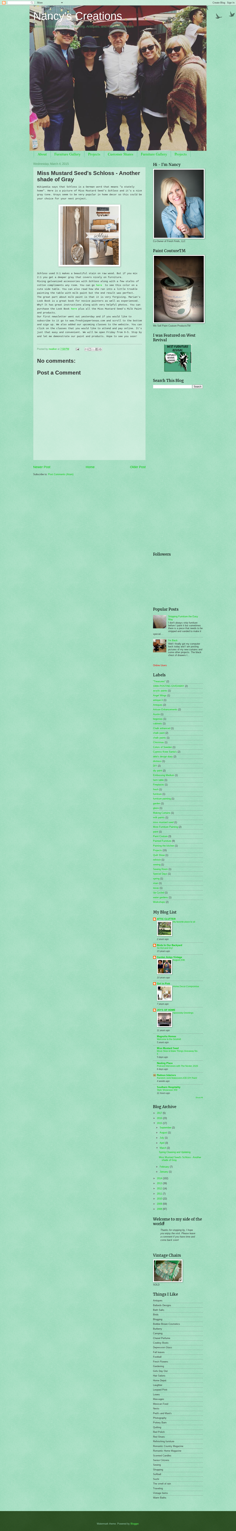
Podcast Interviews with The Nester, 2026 (177, 1066)
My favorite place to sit (184, 922)
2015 (160, 1123)
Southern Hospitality (168, 1087)
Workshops (159, 902)
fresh (155, 789)
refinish (157, 859)
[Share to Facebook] (97, 349)
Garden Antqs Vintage (169, 957)
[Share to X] (93, 349)
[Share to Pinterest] (100, 349)
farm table (158, 780)
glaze (156, 808)
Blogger (134, 1523)
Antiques (157, 704)
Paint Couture (160, 836)
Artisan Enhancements (165, 709)
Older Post (138, 467)
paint (155, 831)
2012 (160, 1188)
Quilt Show (159, 855)
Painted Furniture (162, 841)
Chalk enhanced (161, 728)
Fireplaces (158, 784)
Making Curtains (161, 812)
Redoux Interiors (166, 1075)
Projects (94, 154)
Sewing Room (160, 869)
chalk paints (159, 737)
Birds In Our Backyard (169, 945)
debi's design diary (163, 756)
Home (90, 467)
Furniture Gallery (67, 154)
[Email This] (86, 349)
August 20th (179, 960)
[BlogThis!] (90, 349)
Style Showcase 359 (167, 1090)
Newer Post (41, 467)
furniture (157, 794)
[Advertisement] (176, 417)
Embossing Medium (163, 775)
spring (156, 878)
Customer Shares (120, 154)
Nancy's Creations (77, 16)
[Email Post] (77, 349)
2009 (160, 1203)
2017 (160, 1113)
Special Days (160, 873)
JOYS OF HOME (166, 1010)
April (162, 1143)
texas (156, 888)
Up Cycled (158, 892)
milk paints (159, 817)
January (164, 1171)
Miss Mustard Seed (168, 1048)
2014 (160, 1178)
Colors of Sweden (162, 747)
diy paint (157, 770)
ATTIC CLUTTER (166, 919)
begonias (158, 719)
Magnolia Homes (166, 1036)
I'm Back (173, 640)
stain (155, 883)
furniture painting (162, 798)
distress (157, 761)
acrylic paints (160, 690)
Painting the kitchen (163, 845)
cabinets (157, 723)
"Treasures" (159, 681)
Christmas (158, 742)
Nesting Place (165, 1063)
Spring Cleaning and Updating (174, 1152)
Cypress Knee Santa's (165, 751)
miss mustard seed (163, 822)
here (99, 285)
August (164, 1132)
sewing (156, 864)
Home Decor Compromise (186, 986)
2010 (160, 1198)
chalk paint (159, 733)
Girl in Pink (163, 983)
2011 (160, 1193)
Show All (199, 1097)
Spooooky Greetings (183, 1013)
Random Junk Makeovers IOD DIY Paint (177, 1078)
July (162, 1137)
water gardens (160, 897)
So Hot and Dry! (165, 948)
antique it (158, 700)
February (165, 1166)
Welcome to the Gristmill (169, 1039)
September (166, 1127)
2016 (160, 1118)
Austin (156, 714)
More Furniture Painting (165, 826)
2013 (160, 1183)
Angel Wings (159, 695)
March (163, 1147)
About (42, 154)
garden (156, 803)
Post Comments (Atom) (60, 474)
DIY (155, 765)
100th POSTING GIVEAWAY (168, 686)
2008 (160, 1209)
